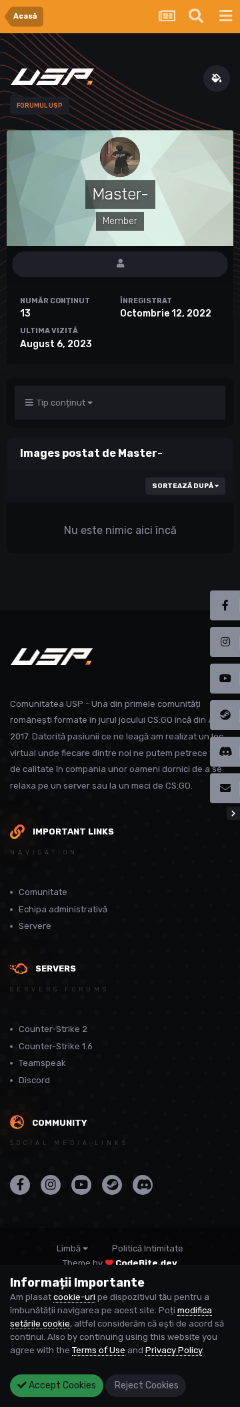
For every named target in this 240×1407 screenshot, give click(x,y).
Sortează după (183, 486)
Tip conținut (60, 403)
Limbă (70, 1248)
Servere (35, 926)
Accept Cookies (61, 1385)
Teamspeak (42, 1063)
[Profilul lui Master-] (120, 264)
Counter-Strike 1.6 (56, 1046)
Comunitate (43, 892)
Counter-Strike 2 (53, 1029)
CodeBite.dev (146, 1263)
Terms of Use (98, 1350)
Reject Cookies (146, 1385)
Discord (34, 1080)
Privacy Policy (173, 1350)
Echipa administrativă (63, 909)
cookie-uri (74, 1297)
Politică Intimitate (147, 1248)
